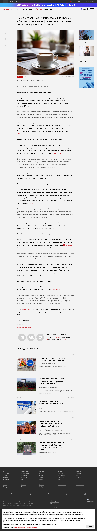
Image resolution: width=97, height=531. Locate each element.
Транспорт (78, 471)
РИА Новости (68, 245)
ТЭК (22, 479)
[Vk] (12, 494)
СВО (18, 9)
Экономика (48, 9)
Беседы (41, 471)
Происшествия (27, 9)
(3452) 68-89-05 (54, 501)
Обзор (41, 473)
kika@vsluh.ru (53, 508)
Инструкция (6, 479)
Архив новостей (80, 484)
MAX (64, 339)
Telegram (58, 337)
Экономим (60, 471)
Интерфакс (58, 153)
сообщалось (26, 309)
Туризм (41, 477)
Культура (78, 473)
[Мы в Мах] (83, 9)
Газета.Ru (20, 134)
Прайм (30, 203)
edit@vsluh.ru (53, 503)
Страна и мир (61, 477)
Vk (47, 339)
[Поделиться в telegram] (5, 45)
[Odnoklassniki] (30, 494)
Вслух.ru (7, 9)
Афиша (77, 475)
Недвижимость (25, 473)
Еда (59, 479)
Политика (60, 473)
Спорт (41, 475)
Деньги (5, 475)
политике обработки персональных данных (25, 527)
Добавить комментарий (24, 327)
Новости (23, 14)
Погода (41, 479)
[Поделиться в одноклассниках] (5, 39)
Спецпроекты (6, 487)
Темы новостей (62, 484)
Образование (61, 475)
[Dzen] (67, 494)
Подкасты (24, 475)
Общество (38, 9)
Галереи (23, 484)
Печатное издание (26, 487)
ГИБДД (41, 487)
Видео (5, 484)
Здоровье (78, 477)
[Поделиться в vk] (5, 33)
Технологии (24, 477)
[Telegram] (48, 494)
